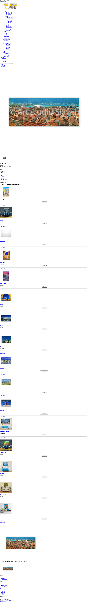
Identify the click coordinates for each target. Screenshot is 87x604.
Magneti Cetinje (10, 23)
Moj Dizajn (6, 36)
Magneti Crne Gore (9, 17)
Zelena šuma (3, 452)
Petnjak (4, 58)
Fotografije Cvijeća (8, 14)
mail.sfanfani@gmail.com (7, 600)
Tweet (3, 176)
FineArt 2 (2, 241)
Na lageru (1, 182)
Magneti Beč (9, 29)
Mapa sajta (3, 586)
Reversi (3, 593)
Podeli (3, 175)
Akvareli (5, 31)
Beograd (2, 473)
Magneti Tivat (10, 20)
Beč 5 (1, 304)
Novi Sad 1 (2, 262)
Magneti (6, 16)
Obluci (7, 35)
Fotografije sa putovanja (9, 15)
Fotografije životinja (9, 13)
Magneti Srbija (8, 25)
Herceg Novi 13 (4, 346)
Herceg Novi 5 (3, 199)
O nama (3, 584)
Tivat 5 (2, 368)
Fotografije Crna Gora (9, 12)
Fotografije (6, 11)
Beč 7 (1, 325)
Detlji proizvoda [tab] (4, 179)
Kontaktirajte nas (4, 585)
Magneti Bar (9, 22)
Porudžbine (3, 592)
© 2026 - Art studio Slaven (4, 602)
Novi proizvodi (4, 579)
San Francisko (8, 54)
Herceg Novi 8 (3, 283)
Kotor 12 (2, 389)
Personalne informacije (5, 591)
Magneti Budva (10, 21)
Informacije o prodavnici (3, 601)
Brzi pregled (2, 205)
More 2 (2, 410)
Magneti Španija (8, 30)
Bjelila (1, 220)
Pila (6, 33)
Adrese (3, 594)
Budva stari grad (4, 515)
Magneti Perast (10, 19)
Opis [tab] (3, 178)
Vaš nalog (1, 588)
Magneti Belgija (8, 24)
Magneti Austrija (9, 28)
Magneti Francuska (8, 26)
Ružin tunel (3, 494)
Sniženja (3, 578)
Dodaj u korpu (3, 171)
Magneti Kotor (8, 45)
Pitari (6, 34)
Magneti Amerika (9, 27)
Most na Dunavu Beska (5, 431)
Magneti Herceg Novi (11, 18)
